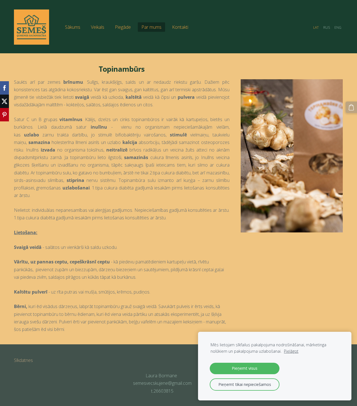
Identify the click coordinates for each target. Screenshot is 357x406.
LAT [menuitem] (316, 27)
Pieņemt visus (244, 368)
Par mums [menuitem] (151, 27)
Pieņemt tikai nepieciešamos (244, 384)
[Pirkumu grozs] (351, 107)
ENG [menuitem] (337, 27)
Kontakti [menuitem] (180, 27)
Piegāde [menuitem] (123, 27)
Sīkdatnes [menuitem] (23, 360)
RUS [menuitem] (326, 27)
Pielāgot (291, 351)
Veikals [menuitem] (97, 27)
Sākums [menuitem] (72, 27)
